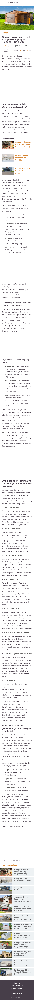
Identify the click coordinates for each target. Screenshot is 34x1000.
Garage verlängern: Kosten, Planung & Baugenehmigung (23, 144)
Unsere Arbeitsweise (17, 985)
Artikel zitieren (6, 50)
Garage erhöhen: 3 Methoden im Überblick (22, 157)
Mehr (30, 50)
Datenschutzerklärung (17, 993)
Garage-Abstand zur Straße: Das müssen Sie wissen (23, 171)
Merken (16, 50)
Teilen (23, 50)
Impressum (17, 990)
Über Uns (17, 983)
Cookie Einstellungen (17, 988)
